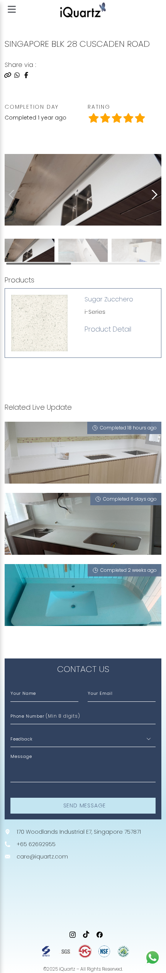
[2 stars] (116, 118)
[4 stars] (140, 118)
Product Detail (108, 329)
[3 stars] (128, 118)
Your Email (100, 693)
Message (21, 756)
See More (22, 642)
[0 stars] (93, 118)
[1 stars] (105, 118)
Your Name (23, 693)
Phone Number (45, 716)
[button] (153, 194)
